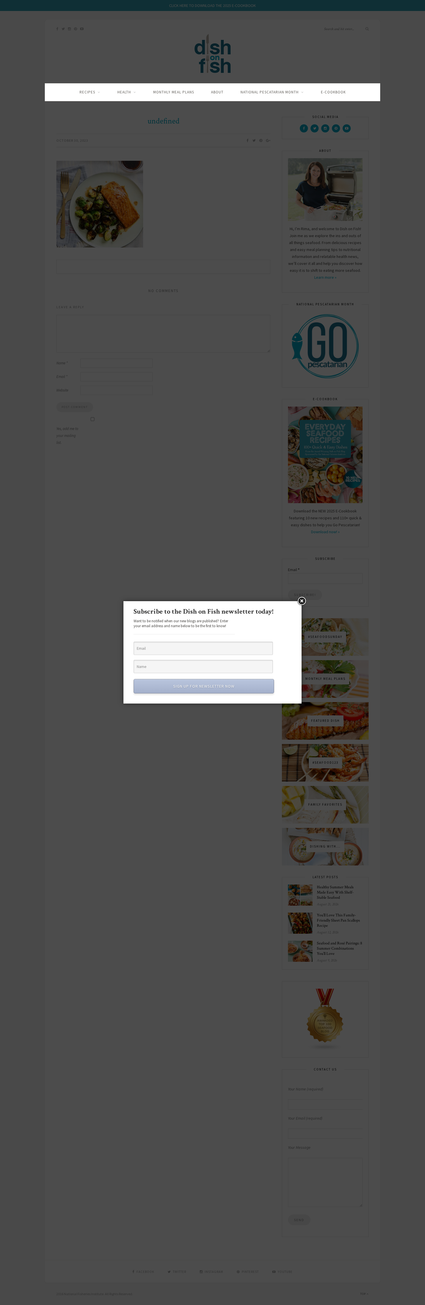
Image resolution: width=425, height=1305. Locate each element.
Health (124, 92)
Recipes (87, 92)
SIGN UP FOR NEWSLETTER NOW (203, 686)
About (217, 92)
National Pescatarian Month (270, 92)
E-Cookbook (333, 92)
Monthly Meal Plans (173, 92)
